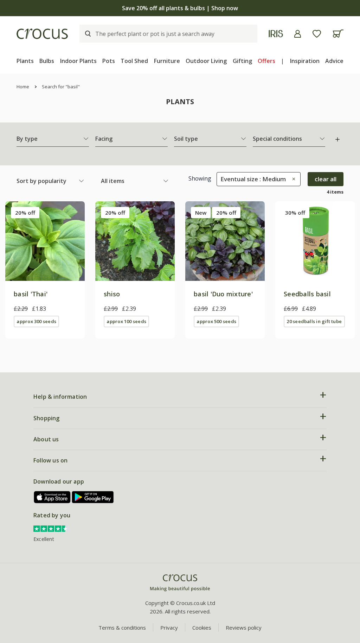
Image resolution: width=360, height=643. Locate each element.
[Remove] (292, 179)
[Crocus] (42, 34)
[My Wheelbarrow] (338, 34)
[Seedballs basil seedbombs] (315, 241)
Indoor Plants (78, 61)
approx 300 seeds (36, 321)
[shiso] (135, 241)
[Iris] (276, 33)
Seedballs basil (307, 294)
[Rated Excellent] (51, 528)
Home (23, 86)
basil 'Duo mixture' (223, 294)
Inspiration (305, 61)
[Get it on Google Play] (92, 497)
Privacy (169, 627)
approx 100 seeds (126, 321)
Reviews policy (244, 627)
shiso (112, 294)
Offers (266, 61)
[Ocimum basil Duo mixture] (225, 241)
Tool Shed (134, 61)
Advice (334, 61)
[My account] (297, 34)
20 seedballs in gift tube (314, 321)
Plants (25, 61)
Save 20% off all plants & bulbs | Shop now (180, 8)
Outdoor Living (206, 61)
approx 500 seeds (216, 321)
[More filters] (337, 139)
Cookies (201, 627)
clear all (325, 179)
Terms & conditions (122, 627)
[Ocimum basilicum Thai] (45, 241)
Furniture (167, 61)
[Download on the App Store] (52, 497)
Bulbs (46, 61)
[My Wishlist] (316, 34)
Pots (108, 61)
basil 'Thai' (30, 294)
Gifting (242, 61)
